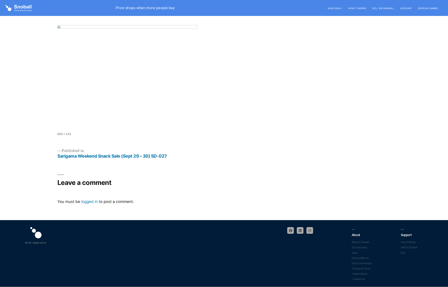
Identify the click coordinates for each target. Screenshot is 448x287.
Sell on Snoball (383, 8)
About (356, 235)
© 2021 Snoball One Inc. (36, 243)
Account (406, 8)
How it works (357, 8)
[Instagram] (309, 230)
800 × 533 (64, 134)
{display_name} (428, 8)
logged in (89, 201)
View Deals (335, 8)
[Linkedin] (300, 230)
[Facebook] (290, 230)
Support (406, 235)
